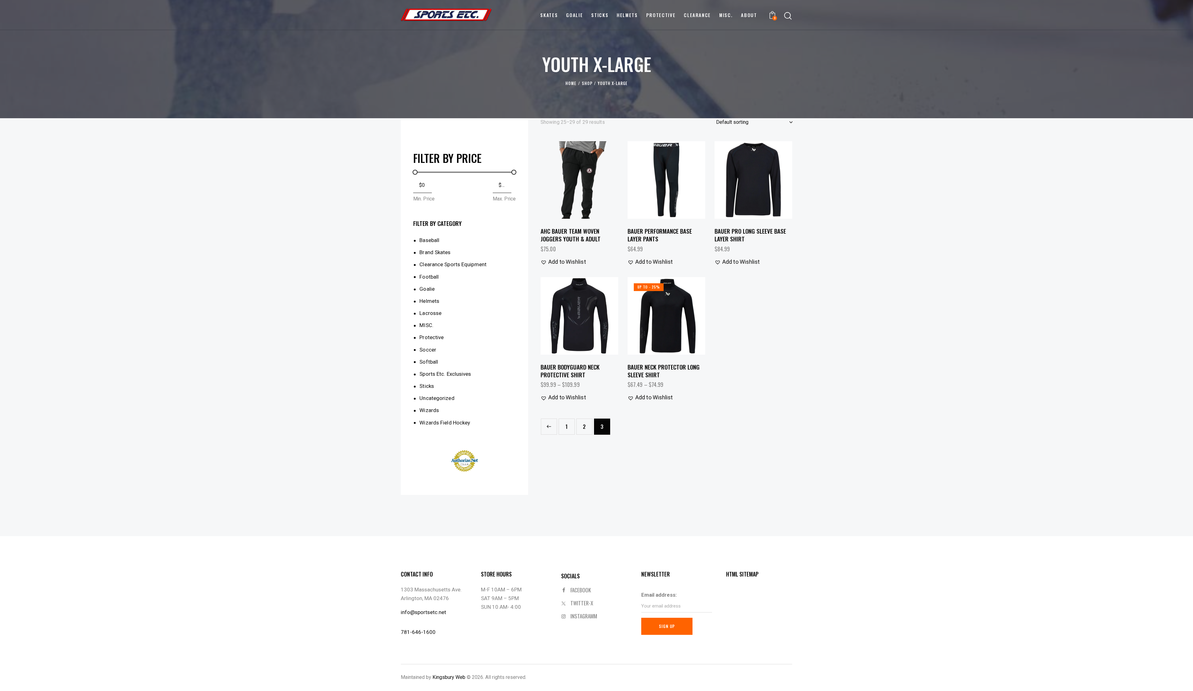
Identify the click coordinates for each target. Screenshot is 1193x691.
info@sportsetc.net (423, 612)
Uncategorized (436, 398)
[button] (562, 180)
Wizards (429, 410)
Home (570, 83)
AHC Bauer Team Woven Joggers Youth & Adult (571, 234)
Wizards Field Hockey (444, 423)
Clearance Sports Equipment (453, 264)
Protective (431, 337)
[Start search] (788, 16)
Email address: (659, 595)
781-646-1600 (418, 632)
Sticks (426, 386)
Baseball (429, 240)
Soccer (427, 350)
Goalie (427, 289)
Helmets (429, 301)
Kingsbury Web (448, 677)
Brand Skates (434, 252)
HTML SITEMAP (742, 574)
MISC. (426, 325)
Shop (587, 83)
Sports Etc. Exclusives (445, 374)
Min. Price (424, 199)
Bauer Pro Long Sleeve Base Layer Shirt (750, 234)
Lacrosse (430, 313)
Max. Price (504, 199)
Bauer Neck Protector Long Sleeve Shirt (664, 370)
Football (429, 277)
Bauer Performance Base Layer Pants (660, 234)
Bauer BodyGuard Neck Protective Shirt (570, 370)
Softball (428, 362)
